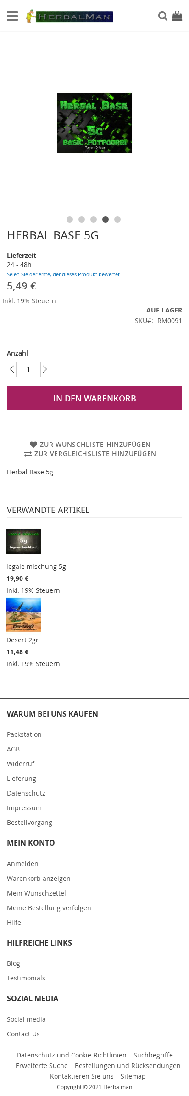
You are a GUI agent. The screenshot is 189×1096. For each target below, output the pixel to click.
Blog (13, 963)
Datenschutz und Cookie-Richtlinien (72, 1055)
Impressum (24, 807)
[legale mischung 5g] (23, 541)
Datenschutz (26, 793)
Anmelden (23, 863)
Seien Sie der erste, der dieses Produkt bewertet (63, 274)
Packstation (24, 734)
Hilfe (14, 922)
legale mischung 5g (36, 566)
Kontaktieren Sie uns (82, 1076)
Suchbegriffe (153, 1055)
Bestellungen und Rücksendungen (128, 1065)
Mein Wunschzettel (36, 893)
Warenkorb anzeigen (39, 878)
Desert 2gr (22, 639)
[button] (71, 217)
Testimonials (26, 978)
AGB (13, 749)
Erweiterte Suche (42, 1065)
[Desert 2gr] (23, 614)
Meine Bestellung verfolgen (49, 907)
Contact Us (23, 1033)
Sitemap (133, 1076)
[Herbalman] (69, 15)
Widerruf (20, 763)
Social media (26, 1019)
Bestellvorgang (29, 822)
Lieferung (21, 778)
